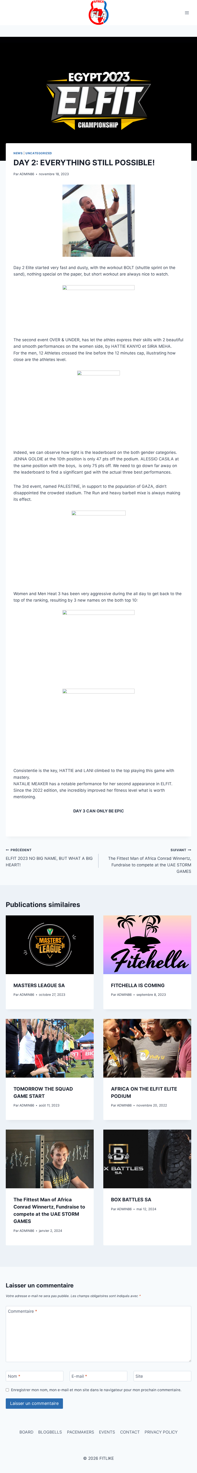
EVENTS (107, 1432)
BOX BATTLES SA (131, 1200)
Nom (14, 1376)
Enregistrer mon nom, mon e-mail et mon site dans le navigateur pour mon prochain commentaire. (96, 1390)
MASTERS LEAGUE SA (39, 985)
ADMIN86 (26, 174)
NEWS (18, 153)
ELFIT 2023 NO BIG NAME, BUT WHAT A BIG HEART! (49, 857)
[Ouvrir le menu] (186, 12)
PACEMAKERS (80, 1432)
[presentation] (50, 944)
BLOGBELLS (50, 1432)
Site (139, 1376)
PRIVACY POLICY (161, 1432)
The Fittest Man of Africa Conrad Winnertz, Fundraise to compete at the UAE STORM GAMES (149, 861)
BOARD (26, 1432)
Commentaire (22, 1311)
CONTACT (130, 1432)
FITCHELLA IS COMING (138, 985)
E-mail (79, 1376)
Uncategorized (38, 153)
